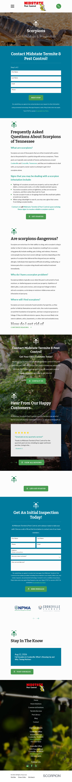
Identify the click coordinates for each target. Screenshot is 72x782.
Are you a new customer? (19, 556)
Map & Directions (36, 739)
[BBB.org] (44, 766)
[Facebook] (32, 766)
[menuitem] (13, 777)
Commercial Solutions (36, 707)
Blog (36, 718)
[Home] (35, 6)
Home (36, 700)
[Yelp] (36, 766)
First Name (15, 72)
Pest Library (36, 715)
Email (13, 83)
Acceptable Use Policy (42, 111)
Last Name (15, 78)
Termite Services (36, 711)
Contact (36, 722)
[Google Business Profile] (27, 766)
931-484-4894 (36, 756)
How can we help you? (18, 562)
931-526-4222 (36, 742)
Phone (14, 89)
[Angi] (40, 766)
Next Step (36, 98)
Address (14, 550)
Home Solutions (35, 704)
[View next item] (16, 462)
